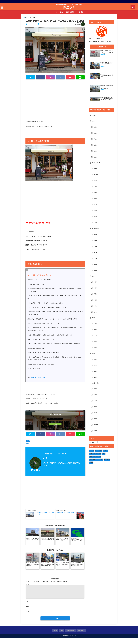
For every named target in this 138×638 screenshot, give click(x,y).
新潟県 (95, 210)
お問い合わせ (81, 12)
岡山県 (95, 329)
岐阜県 (95, 240)
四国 (93, 353)
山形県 (95, 133)
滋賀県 (95, 312)
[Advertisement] (55, 100)
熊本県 (95, 413)
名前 (27, 601)
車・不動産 (107, 459)
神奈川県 (96, 174)
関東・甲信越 (96, 163)
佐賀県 (95, 395)
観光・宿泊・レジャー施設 (96, 459)
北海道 (94, 115)
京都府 (95, 288)
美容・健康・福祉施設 (95, 456)
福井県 (95, 270)
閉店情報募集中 (70, 12)
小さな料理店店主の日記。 (39, 377)
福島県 (95, 127)
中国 (93, 318)
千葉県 (95, 186)
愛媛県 (95, 371)
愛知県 (95, 234)
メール (28, 606)
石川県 (95, 258)
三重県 (28, 440)
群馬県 (95, 192)
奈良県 (95, 306)
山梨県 (95, 222)
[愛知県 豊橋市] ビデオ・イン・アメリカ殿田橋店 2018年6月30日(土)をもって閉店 (106, 98)
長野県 (95, 216)
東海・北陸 (95, 228)
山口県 (95, 335)
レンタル (105, 450)
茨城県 (95, 204)
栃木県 (95, 198)
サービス (92, 450)
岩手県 (95, 145)
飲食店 (28, 443)
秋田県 (95, 139)
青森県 (95, 151)
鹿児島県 (96, 425)
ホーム (55, 12)
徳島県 (95, 359)
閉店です (69, 7)
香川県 (95, 365)
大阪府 (95, 282)
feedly (55, 424)
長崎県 (95, 407)
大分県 (95, 401)
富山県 (95, 264)
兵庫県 (95, 294)
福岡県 (95, 389)
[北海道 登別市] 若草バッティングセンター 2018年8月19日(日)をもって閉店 (106, 87)
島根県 (95, 347)
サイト (27, 612)
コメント (28, 584)
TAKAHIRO (78, 24)
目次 (61, 12)
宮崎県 (95, 419)
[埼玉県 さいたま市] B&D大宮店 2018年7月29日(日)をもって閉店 (106, 75)
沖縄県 (95, 431)
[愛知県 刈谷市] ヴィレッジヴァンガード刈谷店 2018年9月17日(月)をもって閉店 (106, 63)
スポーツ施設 (98, 450)
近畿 (93, 276)
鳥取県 (95, 341)
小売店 (103, 453)
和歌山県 (96, 300)
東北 (93, 121)
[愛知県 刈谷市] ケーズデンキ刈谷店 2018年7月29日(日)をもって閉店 (106, 52)
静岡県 (95, 252)
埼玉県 (95, 180)
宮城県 (95, 157)
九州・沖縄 (95, 383)
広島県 (95, 323)
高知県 (95, 377)
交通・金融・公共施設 (95, 453)
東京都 (95, 168)
